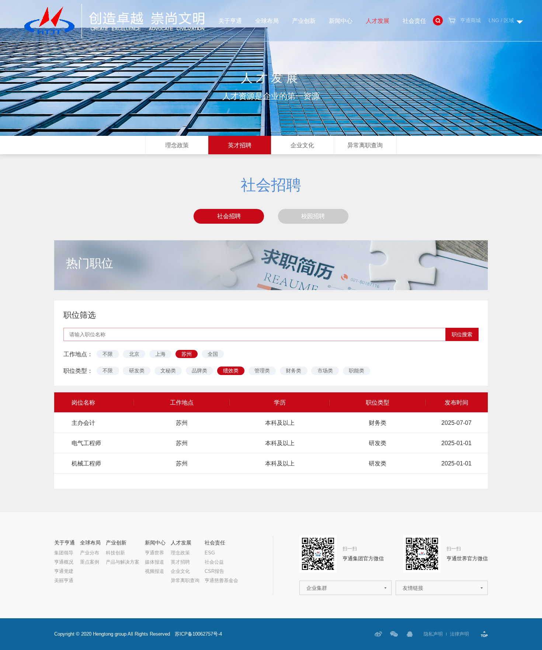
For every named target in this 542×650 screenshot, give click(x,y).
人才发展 (377, 20)
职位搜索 (462, 334)
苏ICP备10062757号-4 (198, 634)
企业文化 (302, 145)
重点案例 (89, 562)
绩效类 (231, 371)
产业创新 (304, 20)
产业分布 (89, 553)
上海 (160, 354)
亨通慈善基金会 (221, 580)
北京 (134, 354)
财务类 (293, 371)
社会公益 (214, 562)
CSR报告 (214, 571)
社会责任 (414, 20)
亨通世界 (154, 553)
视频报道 (154, 571)
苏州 (186, 354)
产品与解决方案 (122, 562)
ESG (210, 553)
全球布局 (267, 20)
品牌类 (199, 371)
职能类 (356, 371)
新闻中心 (340, 20)
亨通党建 (63, 571)
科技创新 (115, 553)
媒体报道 (154, 562)
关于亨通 (230, 20)
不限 (108, 354)
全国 (213, 354)
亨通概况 (63, 562)
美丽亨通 (63, 580)
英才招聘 (239, 145)
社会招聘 (229, 216)
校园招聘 (313, 216)
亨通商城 (470, 20)
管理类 (262, 371)
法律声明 (459, 634)
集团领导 (63, 553)
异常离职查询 (365, 145)
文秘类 (168, 371)
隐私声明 (433, 634)
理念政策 (177, 145)
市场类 (325, 371)
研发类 (137, 371)
